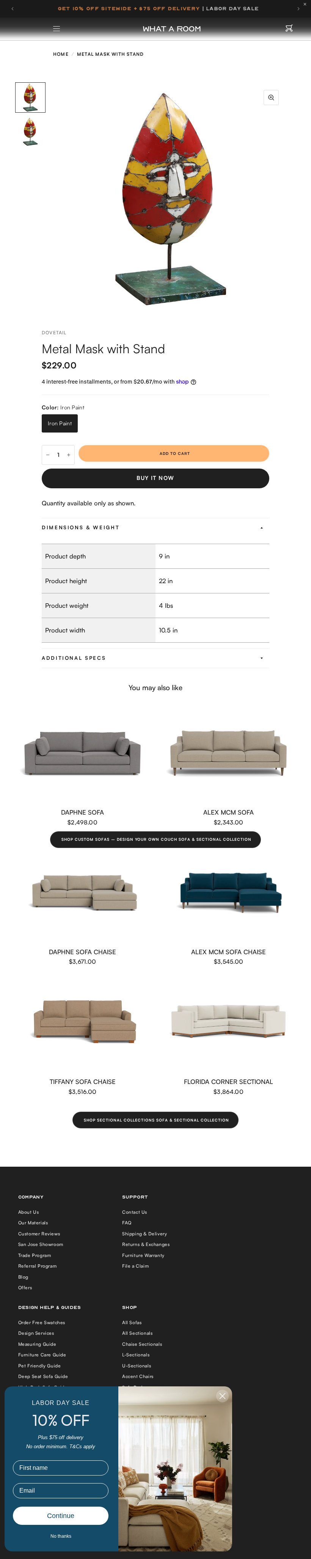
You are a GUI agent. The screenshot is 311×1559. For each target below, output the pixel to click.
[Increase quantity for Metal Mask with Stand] (68, 454)
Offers (25, 1287)
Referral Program (37, 1266)
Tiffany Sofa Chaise (83, 1081)
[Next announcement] (298, 8)
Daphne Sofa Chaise (82, 952)
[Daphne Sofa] (82, 753)
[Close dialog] (222, 1396)
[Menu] (57, 28)
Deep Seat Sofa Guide (43, 1376)
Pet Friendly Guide (39, 1366)
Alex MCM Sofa (228, 812)
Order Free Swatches (41, 1322)
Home (61, 54)
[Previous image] (55, 198)
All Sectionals (137, 1333)
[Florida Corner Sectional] (228, 1023)
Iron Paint (60, 423)
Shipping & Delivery (144, 1234)
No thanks (60, 1536)
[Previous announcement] (12, 8)
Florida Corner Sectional (228, 1081)
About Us (28, 1212)
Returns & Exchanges (146, 1244)
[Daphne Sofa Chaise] (82, 893)
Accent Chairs (138, 1376)
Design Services (36, 1333)
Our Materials (33, 1222)
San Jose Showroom (40, 1244)
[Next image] (286, 198)
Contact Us (134, 1212)
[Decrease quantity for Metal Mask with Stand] (47, 454)
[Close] (307, 4)
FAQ (127, 1222)
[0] (289, 28)
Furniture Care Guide (42, 1355)
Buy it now (155, 478)
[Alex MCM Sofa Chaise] (228, 893)
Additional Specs (74, 658)
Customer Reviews (39, 1234)
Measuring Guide (37, 1344)
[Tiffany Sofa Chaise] (82, 1023)
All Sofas (131, 1322)
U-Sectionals (136, 1366)
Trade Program (34, 1255)
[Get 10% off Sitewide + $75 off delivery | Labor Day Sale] (155, 8)
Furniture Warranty (143, 1255)
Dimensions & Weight (80, 527)
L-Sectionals (135, 1355)
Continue (60, 1516)
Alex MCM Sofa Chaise (228, 952)
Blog (23, 1277)
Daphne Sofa (82, 812)
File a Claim (135, 1266)
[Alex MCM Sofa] (228, 753)
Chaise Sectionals (142, 1344)
